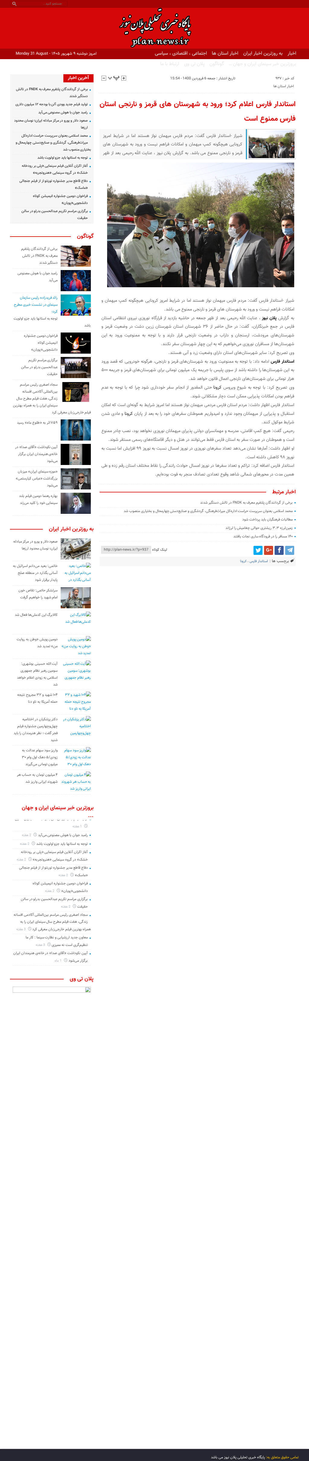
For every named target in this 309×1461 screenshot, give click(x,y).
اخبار (292, 53)
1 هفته (77, 826)
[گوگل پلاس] (268, 550)
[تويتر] (258, 550)
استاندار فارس (259, 561)
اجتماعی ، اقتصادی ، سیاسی (181, 53)
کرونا (217, 387)
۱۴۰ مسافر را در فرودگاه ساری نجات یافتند (263, 536)
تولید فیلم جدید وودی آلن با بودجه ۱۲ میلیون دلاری (51, 104)
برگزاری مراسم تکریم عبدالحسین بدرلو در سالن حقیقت (39, 367)
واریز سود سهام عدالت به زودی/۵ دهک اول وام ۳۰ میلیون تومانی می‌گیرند (40, 757)
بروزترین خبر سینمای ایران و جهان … (262, 64)
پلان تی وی (194, 64)
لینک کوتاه (159, 549)
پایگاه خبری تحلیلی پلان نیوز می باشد (238, 1457)
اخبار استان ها (225, 53)
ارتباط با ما (169, 64)
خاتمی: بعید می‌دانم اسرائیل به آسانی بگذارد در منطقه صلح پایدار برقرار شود (35, 573)
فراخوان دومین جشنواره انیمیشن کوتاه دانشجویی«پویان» (41, 342)
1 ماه (58, 960)
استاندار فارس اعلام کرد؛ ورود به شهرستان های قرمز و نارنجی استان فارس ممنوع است (198, 112)
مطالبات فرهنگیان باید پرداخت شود (267, 519)
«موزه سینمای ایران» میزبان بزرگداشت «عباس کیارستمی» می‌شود (37, 478)
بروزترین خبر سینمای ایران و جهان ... (58, 812)
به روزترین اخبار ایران (263, 53)
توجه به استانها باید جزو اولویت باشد (62, 158)
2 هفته (27, 835)
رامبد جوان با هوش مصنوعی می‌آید (63, 112)
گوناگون (216, 64)
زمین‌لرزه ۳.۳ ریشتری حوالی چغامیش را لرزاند (259, 528)
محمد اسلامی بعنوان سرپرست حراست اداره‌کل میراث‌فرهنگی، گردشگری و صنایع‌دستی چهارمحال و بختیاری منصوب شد (208, 511)
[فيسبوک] (279, 550)
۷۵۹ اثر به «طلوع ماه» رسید (37, 422)
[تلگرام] (289, 550)
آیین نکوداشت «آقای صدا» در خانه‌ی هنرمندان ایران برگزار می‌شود (36, 454)
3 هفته (21, 929)
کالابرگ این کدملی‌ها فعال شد (36, 615)
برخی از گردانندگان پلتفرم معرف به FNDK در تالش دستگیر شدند (246, 502)
